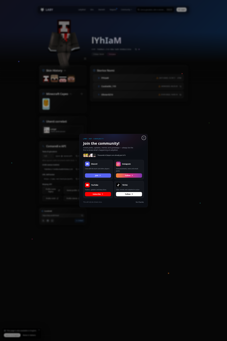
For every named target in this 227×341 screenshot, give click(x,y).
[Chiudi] (144, 138)
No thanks (140, 202)
